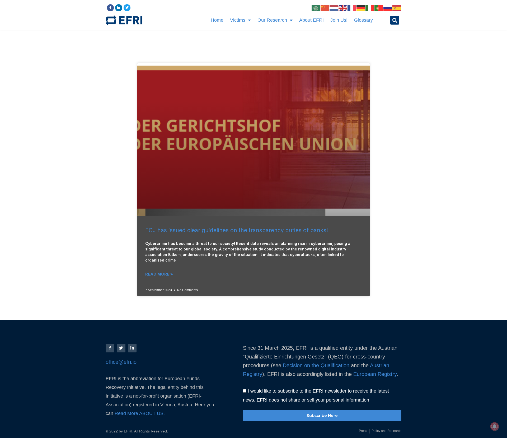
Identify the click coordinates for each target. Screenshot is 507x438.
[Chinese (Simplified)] (325, 7)
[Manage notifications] (494, 426)
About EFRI (311, 20)
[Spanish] (396, 7)
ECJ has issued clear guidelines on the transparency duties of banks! (236, 230)
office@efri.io (121, 362)
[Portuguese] (378, 7)
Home (217, 20)
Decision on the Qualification (316, 365)
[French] (352, 7)
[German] (360, 7)
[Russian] (387, 7)
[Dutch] (334, 7)
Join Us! (339, 20)
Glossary (363, 20)
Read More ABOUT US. (140, 413)
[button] (394, 20)
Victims (237, 20)
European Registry (374, 374)
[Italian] (369, 7)
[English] (343, 7)
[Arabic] (316, 7)
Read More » (159, 274)
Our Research (272, 20)
